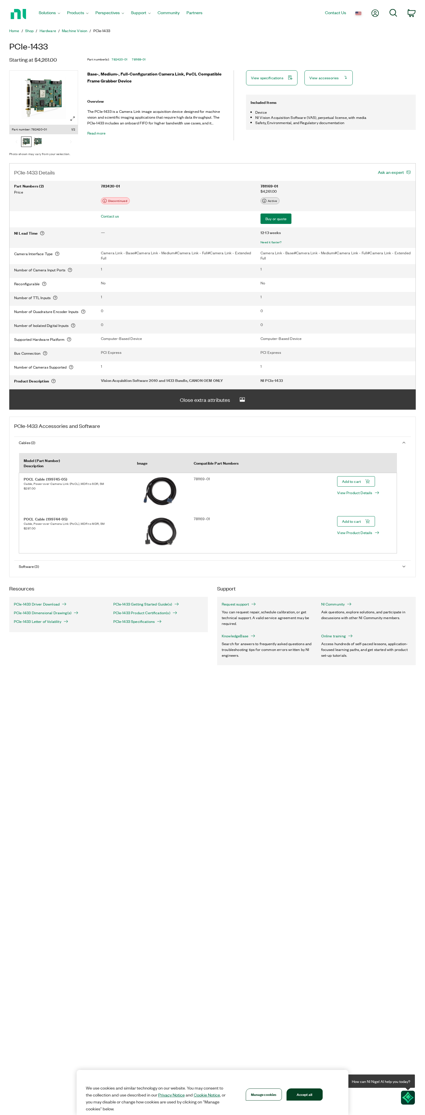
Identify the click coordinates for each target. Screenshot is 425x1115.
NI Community (333, 604)
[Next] (71, 142)
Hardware (48, 30)
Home (14, 30)
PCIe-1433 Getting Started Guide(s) (142, 604)
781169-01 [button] (138, 59)
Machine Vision (74, 30)
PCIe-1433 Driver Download (37, 604)
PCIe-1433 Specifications (134, 621)
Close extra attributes (205, 399)
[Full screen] (73, 118)
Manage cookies (264, 1094)
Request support (235, 604)
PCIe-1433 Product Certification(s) (141, 612)
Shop (29, 30)
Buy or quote (276, 218)
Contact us (110, 216)
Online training (333, 636)
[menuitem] (49, 14)
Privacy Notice (171, 1095)
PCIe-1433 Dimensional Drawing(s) (42, 612)
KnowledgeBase (235, 636)
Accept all (304, 1094)
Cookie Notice (207, 1095)
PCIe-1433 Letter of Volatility (37, 621)
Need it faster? (271, 242)
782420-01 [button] (119, 59)
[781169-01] (38, 142)
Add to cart (351, 481)
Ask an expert (391, 172)
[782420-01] (26, 142)
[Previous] (16, 142)
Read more (96, 133)
